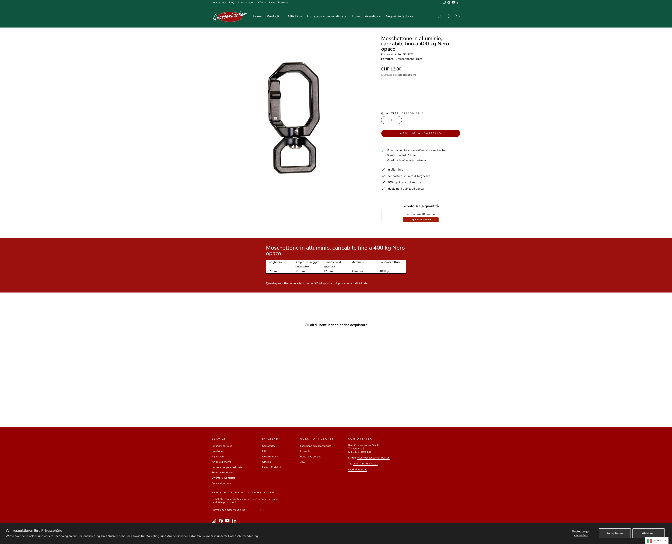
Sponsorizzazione (221, 483)
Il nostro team (245, 2)
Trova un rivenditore (366, 16)
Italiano (657, 540)
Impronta (305, 451)
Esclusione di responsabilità (315, 446)
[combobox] (656, 540)
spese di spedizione (406, 74)
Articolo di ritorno (221, 462)
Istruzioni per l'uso (222, 446)
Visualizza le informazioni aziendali (407, 160)
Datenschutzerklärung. (243, 536)
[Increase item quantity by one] (398, 120)
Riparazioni (218, 456)
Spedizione (218, 451)
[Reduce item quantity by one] (385, 120)
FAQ (231, 2)
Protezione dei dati (310, 456)
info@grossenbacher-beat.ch (373, 457)
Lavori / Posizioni (278, 2)
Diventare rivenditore (223, 478)
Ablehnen (648, 533)
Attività (293, 16)
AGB (303, 462)
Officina (261, 2)
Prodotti (273, 16)
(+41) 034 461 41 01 (365, 463)
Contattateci (219, 2)
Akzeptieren (615, 533)
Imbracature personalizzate (326, 16)
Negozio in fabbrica (399, 16)
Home (257, 16)
